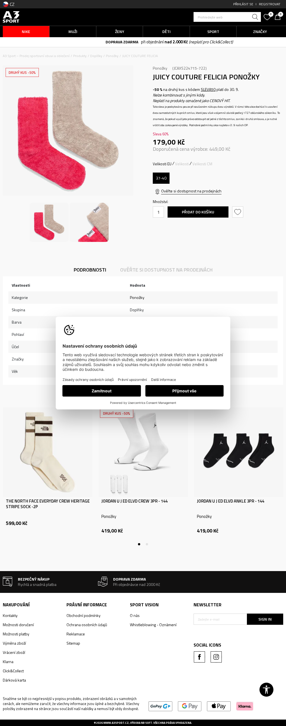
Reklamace (75, 634)
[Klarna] (244, 706)
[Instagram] (216, 657)
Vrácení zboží (14, 652)
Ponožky (112, 55)
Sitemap (73, 643)
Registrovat (269, 4)
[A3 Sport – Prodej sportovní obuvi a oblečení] (11, 16)
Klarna (8, 661)
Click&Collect (13, 671)
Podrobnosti (90, 270)
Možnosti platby (16, 634)
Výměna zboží (14, 643)
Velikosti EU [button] (162, 164)
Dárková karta (14, 680)
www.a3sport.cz (116, 723)
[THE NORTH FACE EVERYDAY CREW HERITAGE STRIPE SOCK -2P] (47, 452)
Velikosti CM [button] (202, 164)
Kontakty (10, 615)
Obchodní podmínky (83, 615)
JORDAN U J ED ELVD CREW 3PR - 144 (134, 501)
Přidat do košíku (198, 212)
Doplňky (96, 55)
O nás (135, 615)
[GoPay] (160, 706)
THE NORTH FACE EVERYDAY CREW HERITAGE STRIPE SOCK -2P (48, 504)
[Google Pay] (190, 706)
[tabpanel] (48, 476)
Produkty (80, 55)
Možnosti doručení (18, 625)
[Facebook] (199, 657)
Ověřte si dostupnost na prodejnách (191, 191)
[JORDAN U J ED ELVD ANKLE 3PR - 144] (238, 452)
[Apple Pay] (219, 706)
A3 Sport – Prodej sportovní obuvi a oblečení (36, 55)
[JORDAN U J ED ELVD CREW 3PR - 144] (143, 452)
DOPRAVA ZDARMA (95, 42)
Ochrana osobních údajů (86, 625)
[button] (227, 17)
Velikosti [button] (182, 164)
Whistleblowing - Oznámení (153, 625)
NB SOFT (146, 723)
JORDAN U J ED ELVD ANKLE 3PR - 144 (230, 501)
